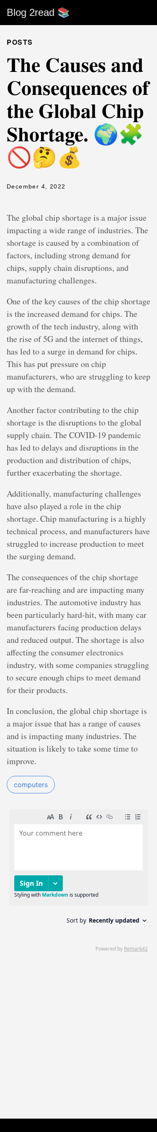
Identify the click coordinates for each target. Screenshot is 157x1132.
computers (31, 784)
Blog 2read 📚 (38, 12)
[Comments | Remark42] (78, 880)
